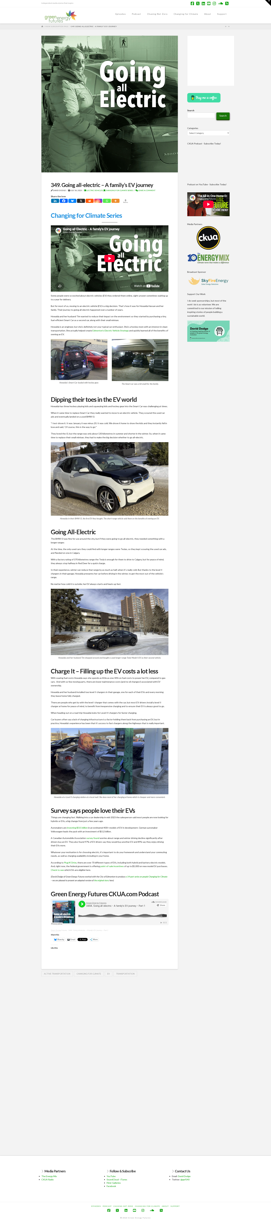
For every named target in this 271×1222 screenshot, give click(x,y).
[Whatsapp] (107, 201)
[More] (116, 201)
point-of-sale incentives (112, 866)
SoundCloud (113, 1179)
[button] (268, 3)
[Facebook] (64, 201)
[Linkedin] (55, 201)
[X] (81, 201)
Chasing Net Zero (123, 1206)
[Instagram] (98, 201)
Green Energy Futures (59, 930)
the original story (101, 880)
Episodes (96, 1206)
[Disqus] (109, 1020)
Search (190, 110)
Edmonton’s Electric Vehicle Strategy (111, 330)
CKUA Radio (47, 1179)
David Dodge (184, 1176)
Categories (192, 128)
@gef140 (185, 1179)
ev (108, 973)
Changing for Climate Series (119, 190)
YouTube (111, 1176)
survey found (92, 838)
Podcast (107, 1206)
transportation (125, 973)
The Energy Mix (49, 1176)
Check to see (57, 870)
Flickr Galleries (114, 1182)
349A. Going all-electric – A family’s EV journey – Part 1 (88, 930)
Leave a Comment (146, 190)
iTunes (123, 1179)
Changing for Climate (89, 973)
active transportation (57, 973)
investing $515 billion (77, 827)
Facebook (111, 1186)
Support (175, 1206)
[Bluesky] (72, 201)
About (165, 1206)
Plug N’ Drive (70, 862)
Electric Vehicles (94, 190)
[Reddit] (90, 201)
